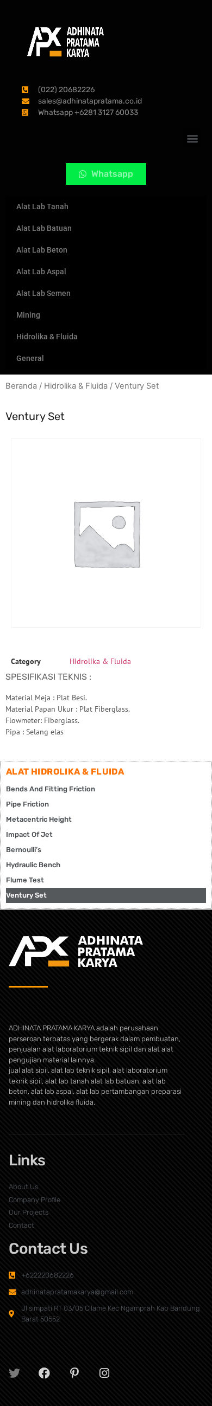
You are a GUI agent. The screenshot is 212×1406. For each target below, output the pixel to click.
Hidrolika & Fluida (47, 336)
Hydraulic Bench (33, 865)
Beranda (21, 386)
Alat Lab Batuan (44, 228)
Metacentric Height (39, 819)
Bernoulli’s (23, 850)
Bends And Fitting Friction (50, 789)
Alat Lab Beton (41, 250)
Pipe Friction (27, 804)
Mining (28, 315)
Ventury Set (26, 895)
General (30, 358)
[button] (192, 138)
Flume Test (25, 880)
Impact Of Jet (29, 834)
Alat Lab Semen (43, 293)
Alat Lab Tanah (42, 206)
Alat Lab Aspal (41, 271)
